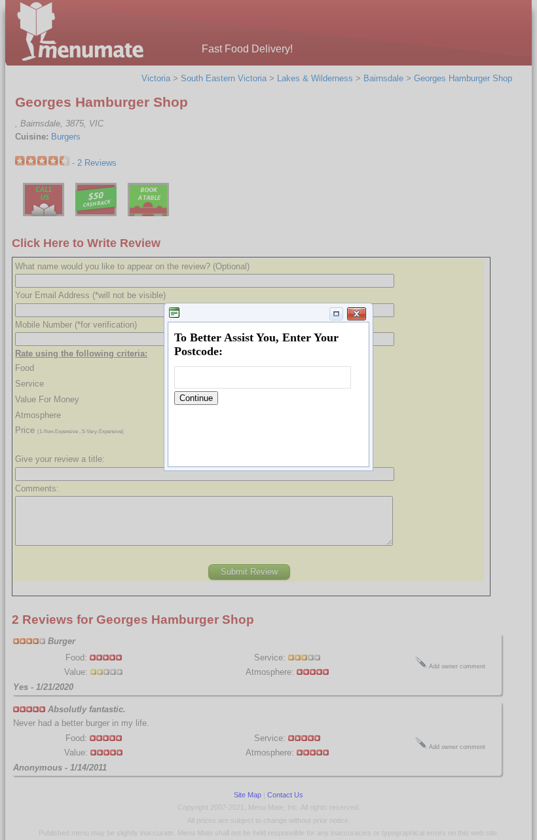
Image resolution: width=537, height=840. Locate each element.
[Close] (357, 314)
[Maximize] (336, 314)
